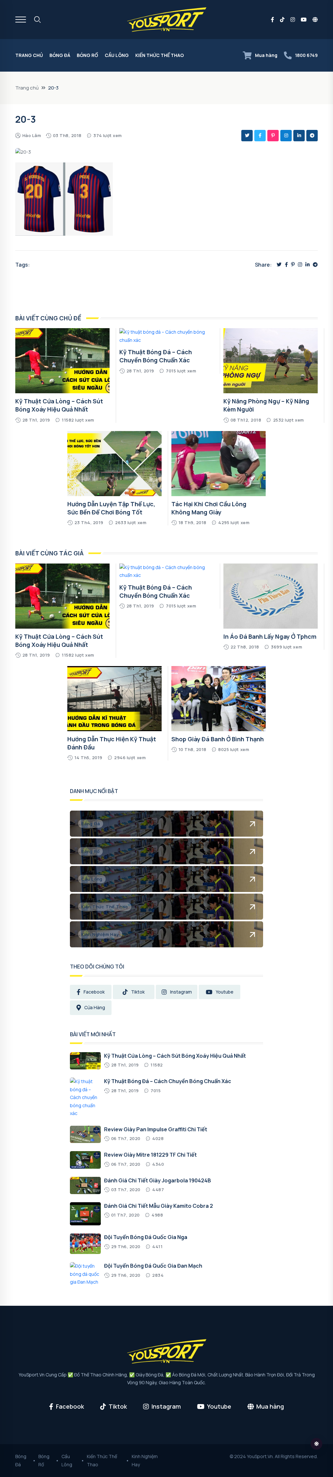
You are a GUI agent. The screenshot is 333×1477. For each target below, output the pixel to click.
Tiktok (138, 992)
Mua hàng (266, 55)
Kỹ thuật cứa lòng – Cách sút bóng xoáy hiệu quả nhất (59, 405)
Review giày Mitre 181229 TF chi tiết (150, 1154)
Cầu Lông (117, 55)
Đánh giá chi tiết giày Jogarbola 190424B (157, 1180)
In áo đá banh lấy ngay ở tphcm (269, 636)
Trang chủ (29, 55)
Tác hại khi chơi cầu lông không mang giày (208, 508)
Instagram (181, 992)
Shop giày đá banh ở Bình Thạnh (217, 739)
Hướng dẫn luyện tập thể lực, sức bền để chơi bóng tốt (111, 508)
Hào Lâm (31, 135)
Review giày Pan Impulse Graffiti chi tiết (155, 1129)
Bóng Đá (59, 55)
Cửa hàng (94, 1007)
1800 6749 (306, 55)
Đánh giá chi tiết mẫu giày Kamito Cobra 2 (158, 1205)
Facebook (94, 992)
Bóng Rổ (87, 55)
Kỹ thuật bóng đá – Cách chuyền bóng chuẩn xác (155, 356)
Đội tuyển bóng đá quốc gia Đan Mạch (153, 1265)
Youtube (224, 992)
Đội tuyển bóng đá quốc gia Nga (145, 1237)
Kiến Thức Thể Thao (159, 55)
